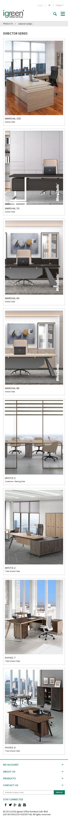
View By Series (25, 24)
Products (8, 23)
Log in (40, 5)
